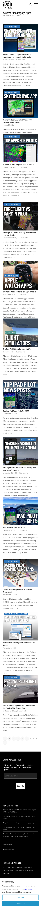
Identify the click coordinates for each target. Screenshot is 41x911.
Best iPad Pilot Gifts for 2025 (13, 527)
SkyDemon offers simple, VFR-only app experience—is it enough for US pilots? (17, 55)
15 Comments (23, 238)
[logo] (17, 4)
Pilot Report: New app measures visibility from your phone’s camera (19, 468)
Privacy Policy (8, 849)
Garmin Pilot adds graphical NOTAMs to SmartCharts (17, 590)
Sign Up (20, 786)
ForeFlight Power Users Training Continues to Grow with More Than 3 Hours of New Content (19, 835)
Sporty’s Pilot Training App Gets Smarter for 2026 (19, 643)
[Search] (29, 4)
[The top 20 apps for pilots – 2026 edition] (20, 148)
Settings (20, 897)
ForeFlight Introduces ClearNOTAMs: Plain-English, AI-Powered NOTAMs (18, 870)
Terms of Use (8, 845)
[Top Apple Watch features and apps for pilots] (20, 275)
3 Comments (20, 60)
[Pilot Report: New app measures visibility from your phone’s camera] (20, 451)
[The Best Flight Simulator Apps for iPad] (20, 333)
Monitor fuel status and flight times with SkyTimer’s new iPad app (17, 121)
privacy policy (30, 889)
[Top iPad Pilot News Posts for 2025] (20, 394)
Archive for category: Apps (17, 12)
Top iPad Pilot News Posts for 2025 (16, 410)
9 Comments (22, 167)
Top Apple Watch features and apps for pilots (19, 291)
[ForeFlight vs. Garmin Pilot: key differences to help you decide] (20, 216)
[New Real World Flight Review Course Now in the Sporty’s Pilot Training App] (20, 689)
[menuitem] (29, 4)
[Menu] (35, 4)
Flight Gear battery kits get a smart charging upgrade (20, 823)
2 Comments (21, 294)
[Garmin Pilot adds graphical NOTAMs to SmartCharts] (20, 573)
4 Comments (23, 473)
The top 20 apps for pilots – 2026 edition (18, 164)
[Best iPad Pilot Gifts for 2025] (20, 511)
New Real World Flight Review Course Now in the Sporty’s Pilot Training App (19, 706)
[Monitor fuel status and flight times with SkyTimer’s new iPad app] (20, 103)
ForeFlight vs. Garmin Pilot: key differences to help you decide (19, 233)
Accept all (20, 904)
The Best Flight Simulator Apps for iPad (17, 348)
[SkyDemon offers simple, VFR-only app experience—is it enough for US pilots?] (20, 38)
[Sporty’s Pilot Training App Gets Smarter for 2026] (20, 626)
